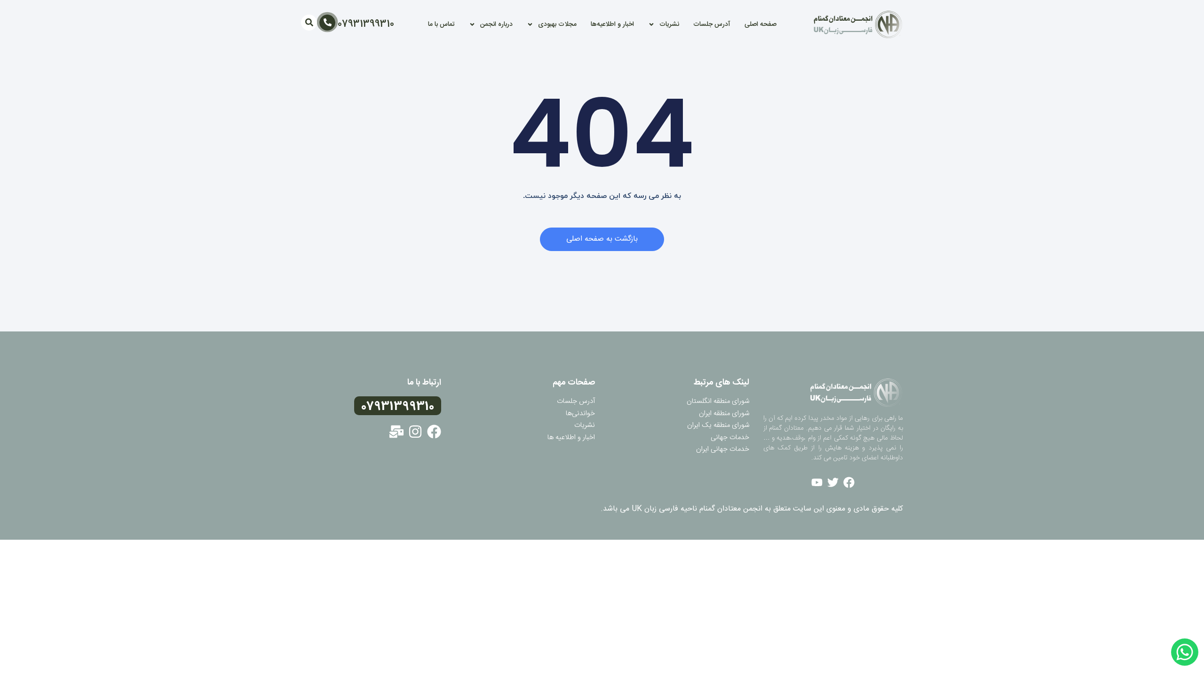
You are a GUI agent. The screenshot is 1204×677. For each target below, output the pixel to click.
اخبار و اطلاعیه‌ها (612, 24)
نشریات (669, 24)
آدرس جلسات (711, 24)
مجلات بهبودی (557, 24)
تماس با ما (441, 24)
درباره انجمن (496, 24)
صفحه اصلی (760, 24)
